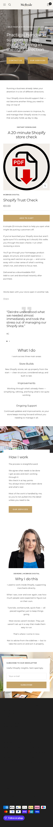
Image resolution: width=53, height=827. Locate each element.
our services (20, 509)
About (32, 715)
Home (32, 710)
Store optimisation (12, 747)
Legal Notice (35, 757)
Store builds (9, 742)
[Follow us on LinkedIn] (6, 777)
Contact (33, 725)
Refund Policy (35, 762)
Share (6, 299)
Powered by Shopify (28, 796)
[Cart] (48, 4)
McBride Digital (11, 195)
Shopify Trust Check (20, 200)
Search (32, 742)
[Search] (9, 4)
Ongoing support (11, 752)
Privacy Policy (36, 747)
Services (33, 720)
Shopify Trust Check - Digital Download (13, 759)
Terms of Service (37, 752)
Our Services (37, 60)
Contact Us (15, 60)
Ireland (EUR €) (11, 788)
